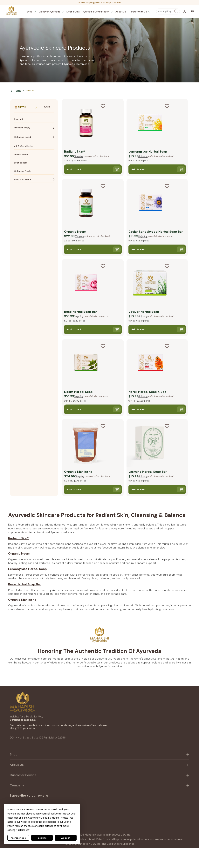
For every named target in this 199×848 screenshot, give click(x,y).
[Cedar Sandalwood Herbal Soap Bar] (150, 203)
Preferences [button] (23, 830)
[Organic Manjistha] (86, 443)
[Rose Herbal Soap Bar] (86, 283)
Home (17, 90)
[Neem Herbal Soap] (86, 363)
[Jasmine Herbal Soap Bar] (150, 443)
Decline (42, 837)
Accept (65, 837)
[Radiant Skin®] (86, 123)
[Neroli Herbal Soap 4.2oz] (150, 363)
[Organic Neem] (86, 203)
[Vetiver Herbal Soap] (150, 283)
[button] (31, 11)
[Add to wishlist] (103, 106)
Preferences (18, 837)
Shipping (78, 156)
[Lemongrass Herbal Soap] (150, 123)
